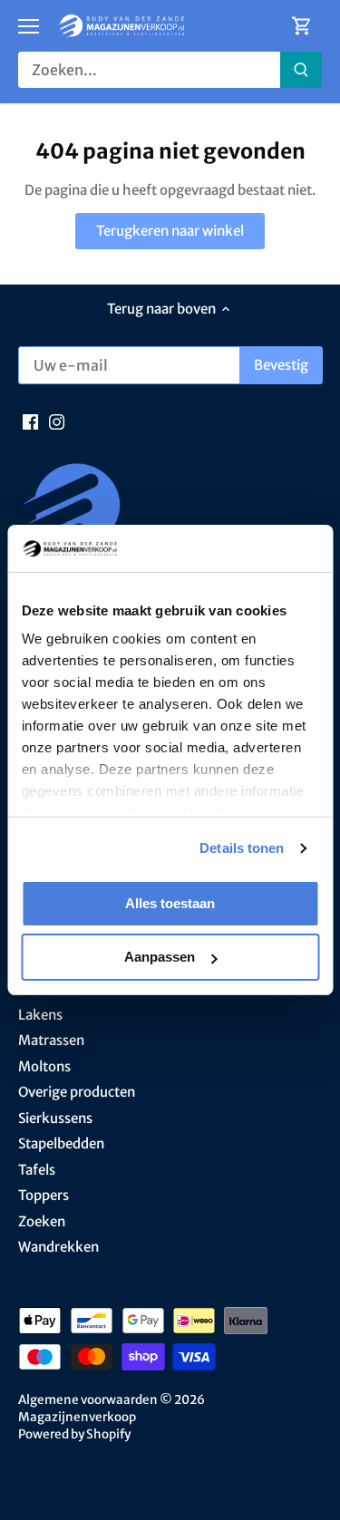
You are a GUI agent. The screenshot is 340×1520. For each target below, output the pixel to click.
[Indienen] (301, 70)
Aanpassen (159, 956)
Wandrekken (58, 1246)
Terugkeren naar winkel (170, 230)
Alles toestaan (170, 903)
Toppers (43, 1195)
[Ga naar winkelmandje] (302, 26)
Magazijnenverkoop (77, 1417)
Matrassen (51, 1040)
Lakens (40, 1014)
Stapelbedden (61, 1143)
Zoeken (41, 1221)
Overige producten (76, 1091)
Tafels (36, 1169)
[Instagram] (56, 420)
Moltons (44, 1066)
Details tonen (241, 848)
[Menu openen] (28, 26)
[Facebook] (30, 420)
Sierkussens (55, 1118)
